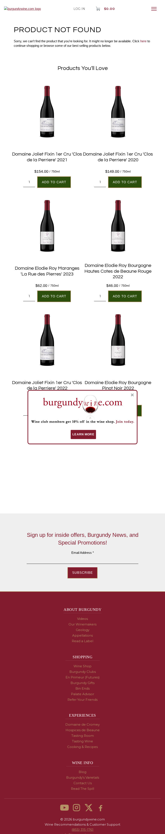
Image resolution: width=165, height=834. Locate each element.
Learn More (83, 434)
